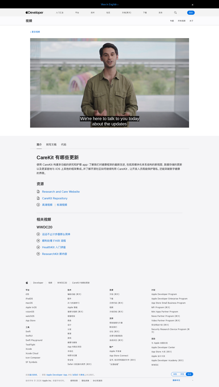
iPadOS (29, 299)
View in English (109, 4)
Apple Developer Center (163, 347)
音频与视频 (72, 312)
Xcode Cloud (32, 353)
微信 (82, 375)
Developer (38, 283)
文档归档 (113, 312)
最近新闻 (33, 375)
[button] (175, 12)
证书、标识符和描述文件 (120, 360)
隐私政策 (85, 381)
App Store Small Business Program (168, 303)
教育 (69, 334)
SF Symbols (31, 362)
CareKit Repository (54, 198)
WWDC (155, 365)
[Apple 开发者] (35, 12)
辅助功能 (71, 294)
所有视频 (181, 21)
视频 (29, 21)
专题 (172, 21)
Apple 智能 (73, 307)
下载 (111, 299)
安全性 (70, 360)
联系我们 (113, 327)
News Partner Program (162, 316)
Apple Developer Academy (164, 360)
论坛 (111, 332)
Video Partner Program (162, 321)
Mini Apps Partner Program (164, 312)
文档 (111, 294)
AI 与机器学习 (74, 303)
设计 (69, 325)
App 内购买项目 (74, 347)
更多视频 (36, 32)
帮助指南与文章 (116, 323)
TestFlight (30, 345)
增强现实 (71, 316)
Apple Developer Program (164, 294)
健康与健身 (72, 342)
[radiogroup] (182, 374)
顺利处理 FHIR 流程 (54, 240)
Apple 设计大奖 (158, 356)
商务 (69, 321)
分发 (69, 329)
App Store (30, 321)
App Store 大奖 (158, 352)
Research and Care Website (61, 191)
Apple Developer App (56, 375)
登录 (191, 13)
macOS (29, 303)
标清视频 (62, 204)
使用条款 (74, 381)
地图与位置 (72, 355)
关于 (191, 21)
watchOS (30, 316)
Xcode (29, 349)
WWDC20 (62, 283)
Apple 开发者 (115, 351)
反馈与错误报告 (116, 336)
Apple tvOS (31, 307)
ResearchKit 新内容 (54, 253)
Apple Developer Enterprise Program (169, 299)
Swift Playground (34, 340)
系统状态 (113, 340)
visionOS (30, 312)
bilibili (75, 375)
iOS (27, 294)
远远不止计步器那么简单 (56, 234)
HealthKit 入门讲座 (54, 247)
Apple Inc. (47, 381)
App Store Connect (119, 356)
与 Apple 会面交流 (159, 343)
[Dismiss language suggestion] (192, 5)
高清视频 (47, 204)
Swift (28, 332)
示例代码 (113, 303)
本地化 (70, 351)
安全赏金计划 (157, 325)
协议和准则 (97, 381)
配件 (69, 299)
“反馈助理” (114, 364)
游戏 (69, 338)
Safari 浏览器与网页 (76, 364)
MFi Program (157, 307)
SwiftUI (29, 336)
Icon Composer (33, 358)
